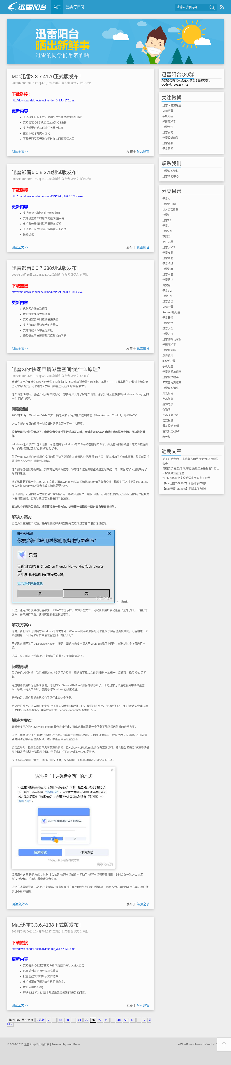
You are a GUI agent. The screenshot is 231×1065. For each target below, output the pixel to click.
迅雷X (166, 198)
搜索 (212, 7)
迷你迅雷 (167, 355)
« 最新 (40, 1020)
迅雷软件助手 (170, 377)
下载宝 (166, 236)
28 (106, 1020)
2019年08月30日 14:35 (26, 179)
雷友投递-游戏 (171, 431)
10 (60, 1020)
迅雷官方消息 (170, 388)
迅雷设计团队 (170, 138)
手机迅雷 (167, 116)
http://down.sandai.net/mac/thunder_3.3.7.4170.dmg (43, 100)
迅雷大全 (167, 328)
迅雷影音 (143, 247)
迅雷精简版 (169, 350)
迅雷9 (165, 225)
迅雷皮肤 (167, 252)
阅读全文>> (20, 151)
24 (79, 1020)
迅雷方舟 (167, 334)
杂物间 (166, 409)
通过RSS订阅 (222, 7)
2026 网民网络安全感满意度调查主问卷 (186, 478)
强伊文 (75, 83)
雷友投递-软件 (171, 426)
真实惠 (166, 285)
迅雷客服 (167, 143)
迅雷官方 (167, 132)
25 (86, 1020)
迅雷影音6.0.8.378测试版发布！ (47, 172)
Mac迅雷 (143, 151)
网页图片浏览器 (171, 382)
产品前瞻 (167, 399)
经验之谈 (143, 904)
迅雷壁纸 (167, 263)
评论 (84, 274)
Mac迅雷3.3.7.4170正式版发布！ (48, 76)
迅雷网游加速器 (171, 105)
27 (100, 1020)
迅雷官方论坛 (170, 171)
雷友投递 (167, 420)
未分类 (166, 436)
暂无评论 (85, 83)
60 (132, 1020)
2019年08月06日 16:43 (26, 931)
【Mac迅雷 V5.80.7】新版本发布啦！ (185, 483)
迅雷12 (166, 220)
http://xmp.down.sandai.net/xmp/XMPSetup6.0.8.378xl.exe (47, 196)
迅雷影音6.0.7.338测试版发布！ (47, 268)
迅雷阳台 (27, 7)
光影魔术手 (169, 121)
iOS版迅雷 (168, 361)
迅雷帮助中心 (170, 176)
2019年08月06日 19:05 (26, 376)
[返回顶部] (224, 1044)
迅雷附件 (167, 323)
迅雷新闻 (167, 148)
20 (67, 1020)
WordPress (73, 1044)
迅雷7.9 (167, 231)
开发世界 (167, 393)
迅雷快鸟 (167, 280)
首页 (57, 7)
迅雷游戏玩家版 (171, 339)
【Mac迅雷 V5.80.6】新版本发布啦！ (185, 488)
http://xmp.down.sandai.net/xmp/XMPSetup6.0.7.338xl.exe (47, 292)
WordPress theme (191, 1044)
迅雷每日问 (75, 7)
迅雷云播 (167, 317)
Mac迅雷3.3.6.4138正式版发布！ (48, 925)
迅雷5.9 (167, 296)
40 (119, 1020)
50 (125, 1020)
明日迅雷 (167, 242)
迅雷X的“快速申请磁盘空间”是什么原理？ (57, 369)
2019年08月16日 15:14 (26, 274)
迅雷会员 (167, 127)
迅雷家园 (167, 258)
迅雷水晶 (167, 274)
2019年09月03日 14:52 (26, 83)
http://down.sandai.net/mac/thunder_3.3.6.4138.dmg (43, 948)
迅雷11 (166, 215)
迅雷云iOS (168, 247)
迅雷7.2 (167, 290)
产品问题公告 (170, 415)
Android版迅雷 (171, 312)
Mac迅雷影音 (170, 209)
